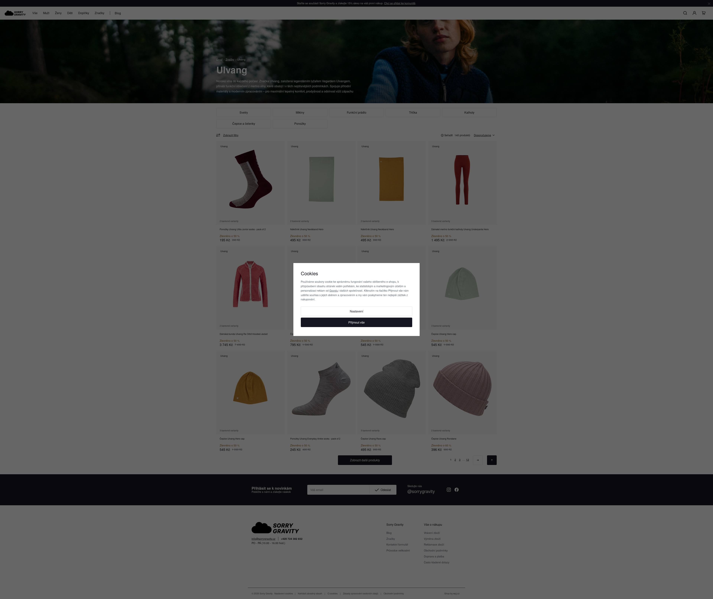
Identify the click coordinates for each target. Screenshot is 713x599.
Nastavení (356, 311)
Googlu (333, 290)
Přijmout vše (356, 322)
